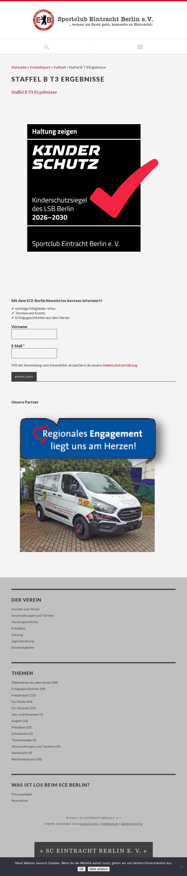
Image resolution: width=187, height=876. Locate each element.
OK (81, 869)
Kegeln (16, 721)
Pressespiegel (21, 794)
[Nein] (181, 866)
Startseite (19, 67)
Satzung (17, 635)
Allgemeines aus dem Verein (31, 682)
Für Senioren (20, 708)
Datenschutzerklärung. (120, 365)
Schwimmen (20, 733)
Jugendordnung (22, 641)
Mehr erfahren (99, 869)
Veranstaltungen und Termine (32, 615)
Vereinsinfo (19, 753)
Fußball (60, 67)
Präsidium (18, 628)
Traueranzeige (21, 740)
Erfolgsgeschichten (25, 689)
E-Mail (18, 346)
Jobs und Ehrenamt (25, 714)
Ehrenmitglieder (22, 647)
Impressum (110, 824)
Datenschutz (132, 824)
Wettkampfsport (23, 759)
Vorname (19, 326)
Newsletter (19, 800)
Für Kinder (18, 701)
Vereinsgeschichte (24, 622)
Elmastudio (89, 824)
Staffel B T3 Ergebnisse (34, 92)
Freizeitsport (40, 67)
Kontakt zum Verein (25, 609)
